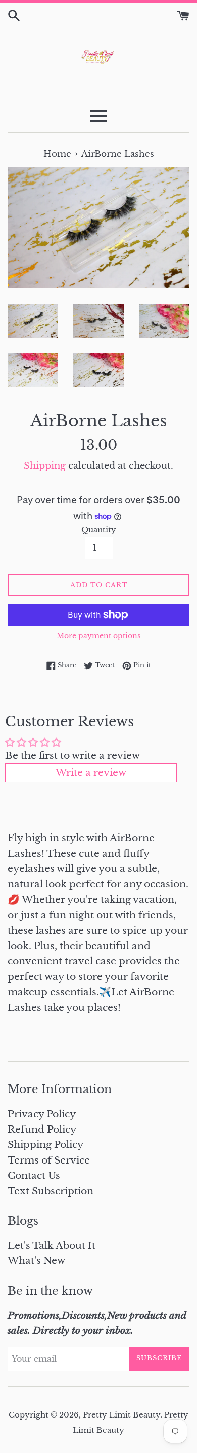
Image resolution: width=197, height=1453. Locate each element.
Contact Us (34, 1175)
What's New (36, 1260)
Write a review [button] (91, 772)
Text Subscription (50, 1191)
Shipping (45, 465)
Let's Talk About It (51, 1245)
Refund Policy (42, 1129)
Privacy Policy (42, 1114)
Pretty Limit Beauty (121, 1415)
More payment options (98, 635)
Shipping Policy (45, 1144)
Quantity (98, 529)
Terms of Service (49, 1160)
